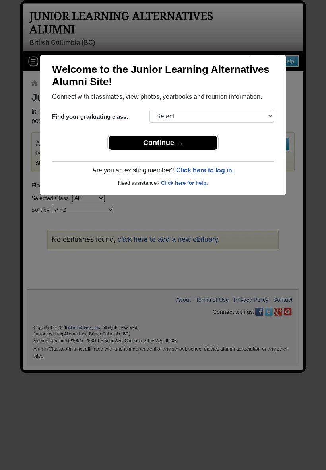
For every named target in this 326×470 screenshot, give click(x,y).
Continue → (163, 143)
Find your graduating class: (90, 116)
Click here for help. (184, 183)
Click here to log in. (205, 170)
